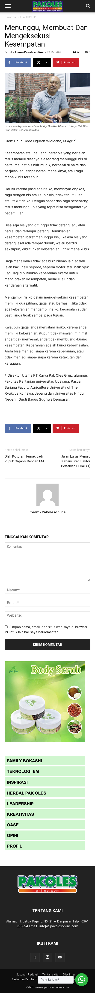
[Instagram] (47, 957)
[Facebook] (35, 957)
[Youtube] (60, 957)
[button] (7, 6)
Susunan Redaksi (27, 974)
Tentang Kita (50, 974)
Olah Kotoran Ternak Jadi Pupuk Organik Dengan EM (24, 458)
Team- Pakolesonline (29, 52)
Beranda (10, 17)
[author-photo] (47, 506)
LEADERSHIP (28, 17)
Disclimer (69, 974)
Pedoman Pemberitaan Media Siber (35, 979)
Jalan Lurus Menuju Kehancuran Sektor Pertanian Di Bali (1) (75, 461)
